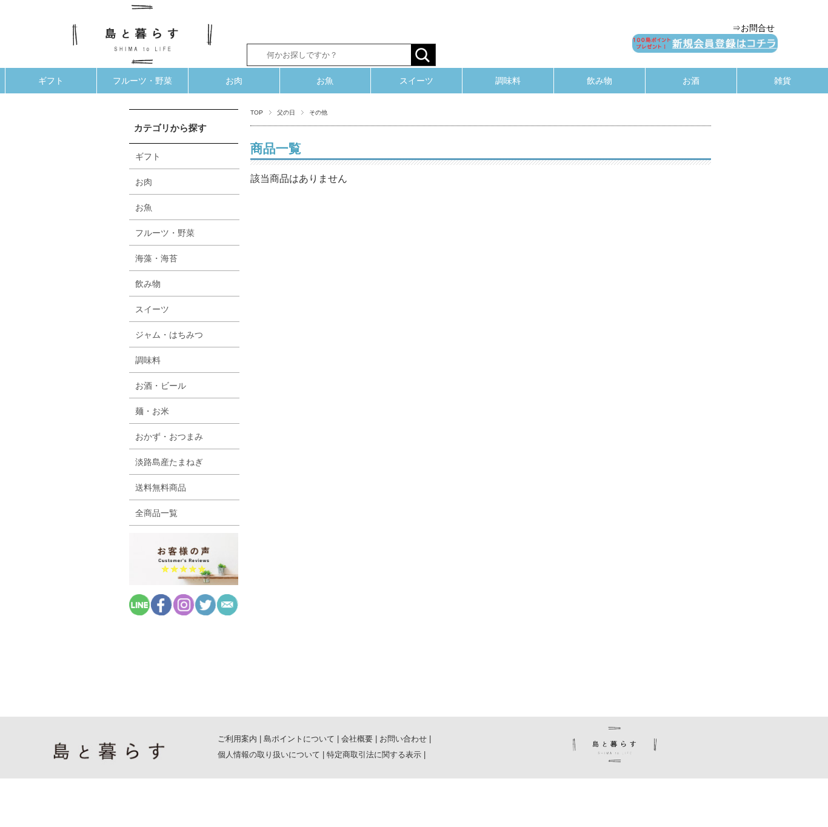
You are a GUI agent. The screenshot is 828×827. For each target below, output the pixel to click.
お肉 (233, 80)
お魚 (324, 80)
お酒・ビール (160, 385)
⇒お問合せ (753, 28)
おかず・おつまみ (169, 436)
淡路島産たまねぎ (169, 462)
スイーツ (416, 80)
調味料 (508, 80)
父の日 (286, 112)
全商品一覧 (156, 513)
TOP (256, 112)
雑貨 (782, 80)
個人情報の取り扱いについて (269, 754)
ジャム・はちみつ (169, 335)
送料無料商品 (160, 487)
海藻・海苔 (156, 258)
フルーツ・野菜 (142, 80)
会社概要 (357, 738)
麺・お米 (152, 411)
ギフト (51, 80)
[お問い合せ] (227, 612)
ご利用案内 (237, 738)
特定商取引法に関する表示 (374, 754)
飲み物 (599, 80)
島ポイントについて (299, 738)
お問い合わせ (403, 738)
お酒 (691, 80)
